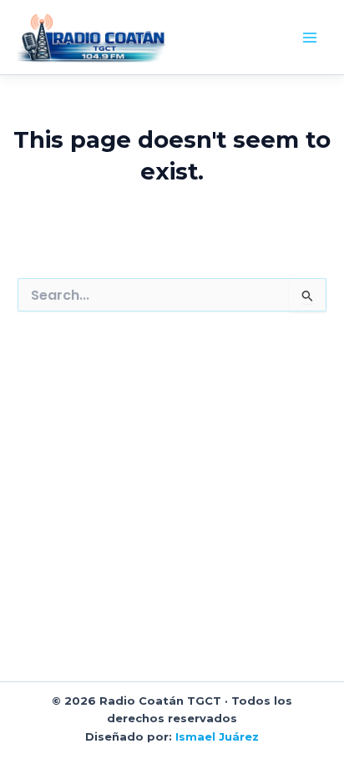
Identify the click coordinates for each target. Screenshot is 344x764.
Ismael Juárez (217, 736)
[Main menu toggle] (309, 37)
